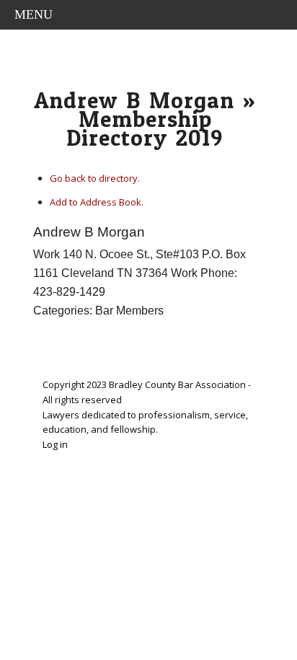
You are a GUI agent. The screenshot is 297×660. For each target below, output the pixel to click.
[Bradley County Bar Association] (148, 51)
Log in (55, 444)
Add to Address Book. (96, 201)
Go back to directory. (95, 178)
